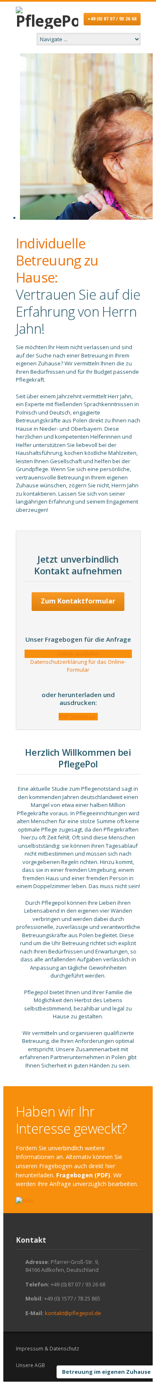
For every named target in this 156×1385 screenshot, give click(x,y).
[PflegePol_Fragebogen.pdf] (24, 1201)
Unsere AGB (30, 1365)
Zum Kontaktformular (78, 601)
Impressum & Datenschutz (47, 1348)
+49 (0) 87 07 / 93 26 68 (111, 19)
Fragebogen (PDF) (83, 1175)
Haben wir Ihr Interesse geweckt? (71, 1120)
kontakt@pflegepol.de (73, 1313)
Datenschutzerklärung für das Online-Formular (78, 666)
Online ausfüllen (78, 653)
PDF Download (78, 716)
